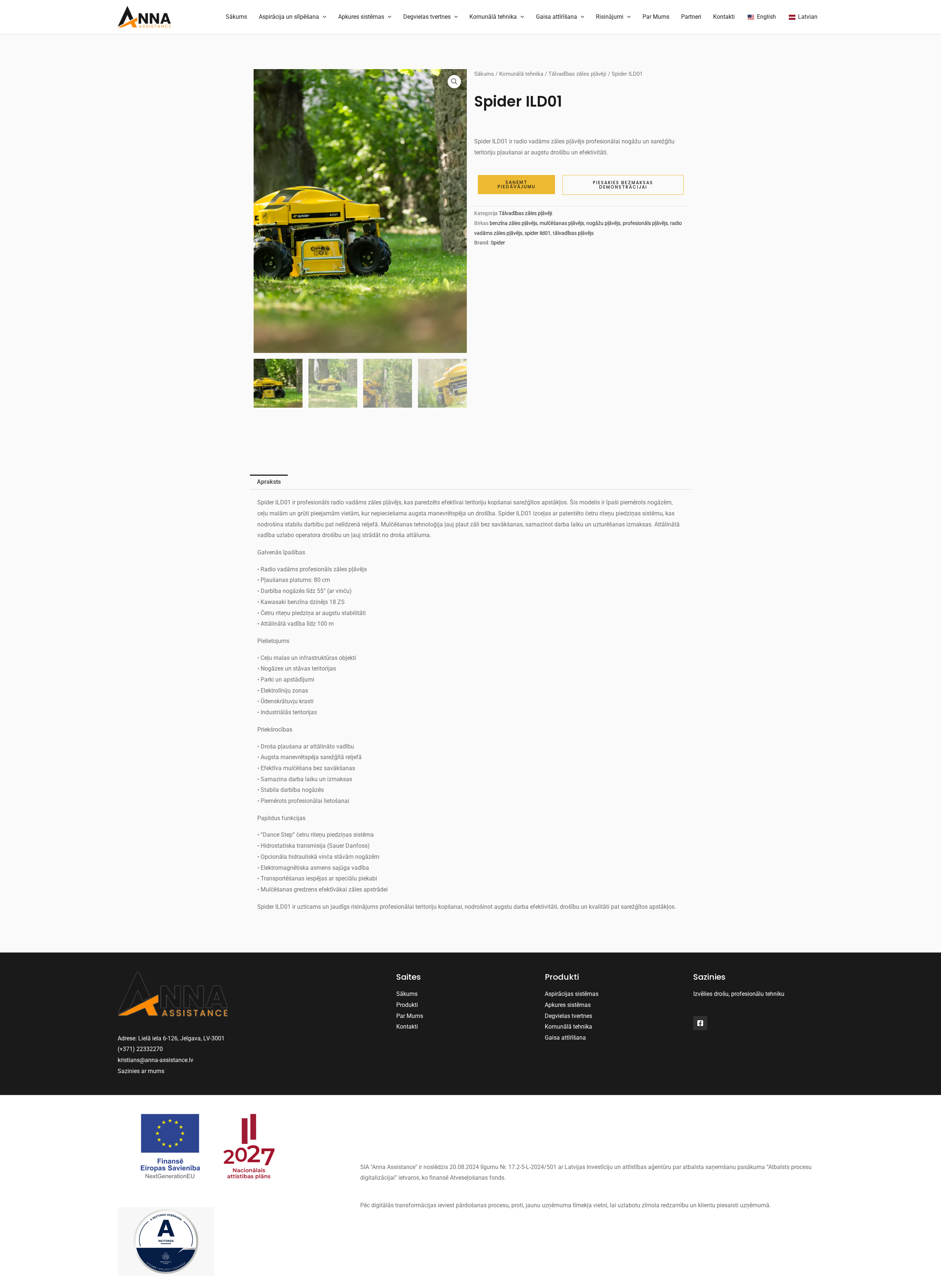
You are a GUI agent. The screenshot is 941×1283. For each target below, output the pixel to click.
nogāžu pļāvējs (603, 223)
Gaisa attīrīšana (556, 16)
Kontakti (724, 16)
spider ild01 (538, 233)
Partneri (691, 16)
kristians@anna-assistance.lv (155, 1060)
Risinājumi (609, 16)
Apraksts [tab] (269, 481)
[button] (454, 81)
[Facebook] (700, 1023)
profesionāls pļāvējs (645, 223)
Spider (498, 243)
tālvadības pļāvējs (573, 233)
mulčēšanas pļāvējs (562, 223)
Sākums (236, 16)
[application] (322, 17)
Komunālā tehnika (493, 16)
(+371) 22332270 (140, 1049)
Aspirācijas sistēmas (571, 993)
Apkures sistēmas (361, 16)
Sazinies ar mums (141, 1071)
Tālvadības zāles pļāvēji (577, 74)
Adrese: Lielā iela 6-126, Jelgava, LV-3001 (171, 1038)
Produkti (407, 1004)
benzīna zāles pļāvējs (513, 223)
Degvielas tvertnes (427, 16)
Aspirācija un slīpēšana (289, 16)
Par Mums (656, 16)
